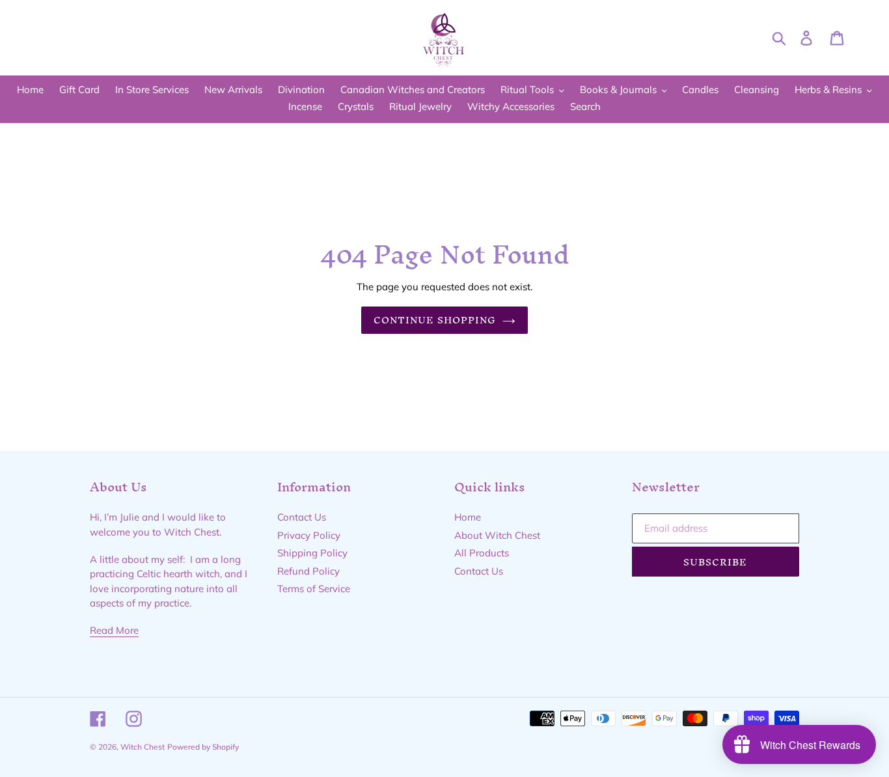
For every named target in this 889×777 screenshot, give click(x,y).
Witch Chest (142, 747)
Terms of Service (313, 588)
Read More (114, 630)
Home (467, 517)
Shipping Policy (312, 553)
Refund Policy (308, 571)
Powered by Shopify (203, 747)
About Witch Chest (497, 535)
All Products (481, 553)
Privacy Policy (308, 535)
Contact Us (301, 517)
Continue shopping (435, 320)
